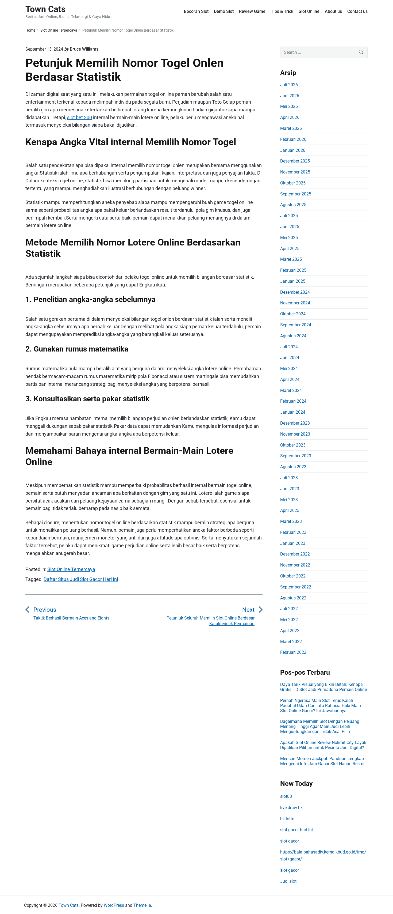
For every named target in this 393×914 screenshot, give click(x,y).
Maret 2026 (291, 128)
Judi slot (288, 881)
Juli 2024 (289, 346)
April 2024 (289, 379)
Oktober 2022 (293, 576)
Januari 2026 (292, 150)
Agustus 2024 (293, 335)
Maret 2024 (291, 390)
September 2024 (295, 324)
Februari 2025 (293, 270)
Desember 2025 (295, 161)
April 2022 (289, 630)
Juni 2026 (289, 95)
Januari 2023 (292, 543)
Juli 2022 (289, 608)
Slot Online (309, 11)
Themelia (142, 905)
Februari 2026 (293, 139)
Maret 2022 (291, 641)
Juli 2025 (289, 215)
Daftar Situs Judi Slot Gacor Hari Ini (81, 579)
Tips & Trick (282, 11)
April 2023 (289, 510)
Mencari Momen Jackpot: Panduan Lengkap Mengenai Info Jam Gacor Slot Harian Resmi (322, 761)
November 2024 (295, 302)
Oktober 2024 (293, 313)
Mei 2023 (289, 499)
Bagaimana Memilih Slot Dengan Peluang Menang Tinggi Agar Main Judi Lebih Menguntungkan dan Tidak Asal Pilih (319, 726)
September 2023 (295, 455)
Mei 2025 (289, 237)
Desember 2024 (295, 292)
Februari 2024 (293, 401)
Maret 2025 (291, 259)
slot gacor (289, 841)
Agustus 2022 (293, 597)
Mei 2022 (289, 619)
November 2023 (295, 434)
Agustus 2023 (293, 466)
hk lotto (287, 818)
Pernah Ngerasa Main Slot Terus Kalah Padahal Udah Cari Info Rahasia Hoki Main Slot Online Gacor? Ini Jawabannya (320, 705)
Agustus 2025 (293, 204)
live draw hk (291, 807)
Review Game (252, 11)
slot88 (286, 796)
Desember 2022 (295, 554)
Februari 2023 (293, 532)
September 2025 (295, 194)
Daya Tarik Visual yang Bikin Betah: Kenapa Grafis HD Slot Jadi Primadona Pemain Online (323, 687)
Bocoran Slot (196, 11)
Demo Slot (224, 11)
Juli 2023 (289, 477)
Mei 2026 (289, 106)
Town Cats (69, 905)
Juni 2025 (289, 226)
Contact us (357, 11)
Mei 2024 (289, 368)
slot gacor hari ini (296, 829)
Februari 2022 (293, 652)
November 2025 (295, 172)
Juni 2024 (289, 357)
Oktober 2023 (293, 445)
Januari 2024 (292, 412)
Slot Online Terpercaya (71, 569)
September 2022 (295, 587)
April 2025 (289, 248)
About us (333, 11)
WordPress (114, 905)
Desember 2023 (295, 423)
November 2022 (295, 565)
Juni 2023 (289, 488)
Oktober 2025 (293, 183)
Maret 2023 (291, 521)
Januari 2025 (292, 281)
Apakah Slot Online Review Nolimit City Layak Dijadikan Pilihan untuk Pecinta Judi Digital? (323, 745)
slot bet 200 (79, 117)
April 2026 (289, 117)
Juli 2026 (289, 84)
